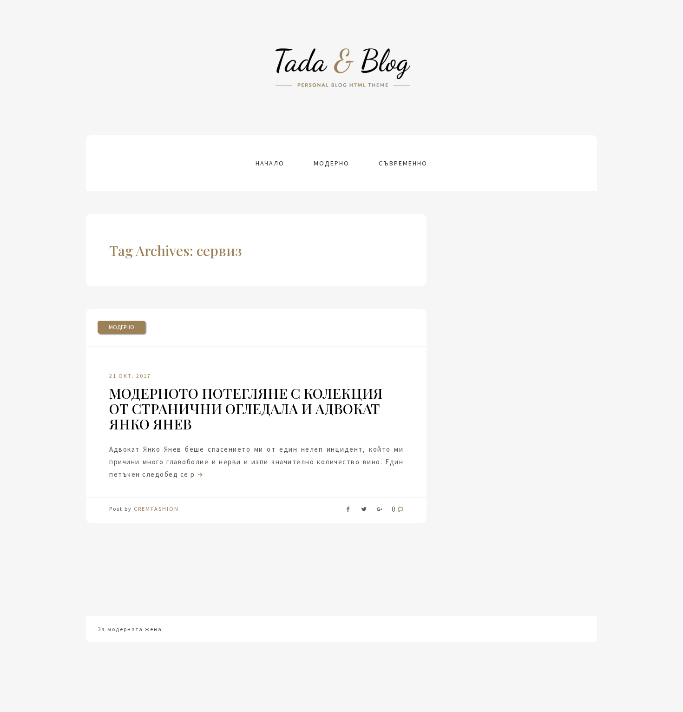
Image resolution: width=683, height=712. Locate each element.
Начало (270, 163)
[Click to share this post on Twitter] (363, 511)
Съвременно (403, 163)
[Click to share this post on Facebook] (348, 511)
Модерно (331, 163)
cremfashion (156, 508)
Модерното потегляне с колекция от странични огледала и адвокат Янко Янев (246, 408)
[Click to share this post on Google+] (379, 511)
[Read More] (199, 474)
